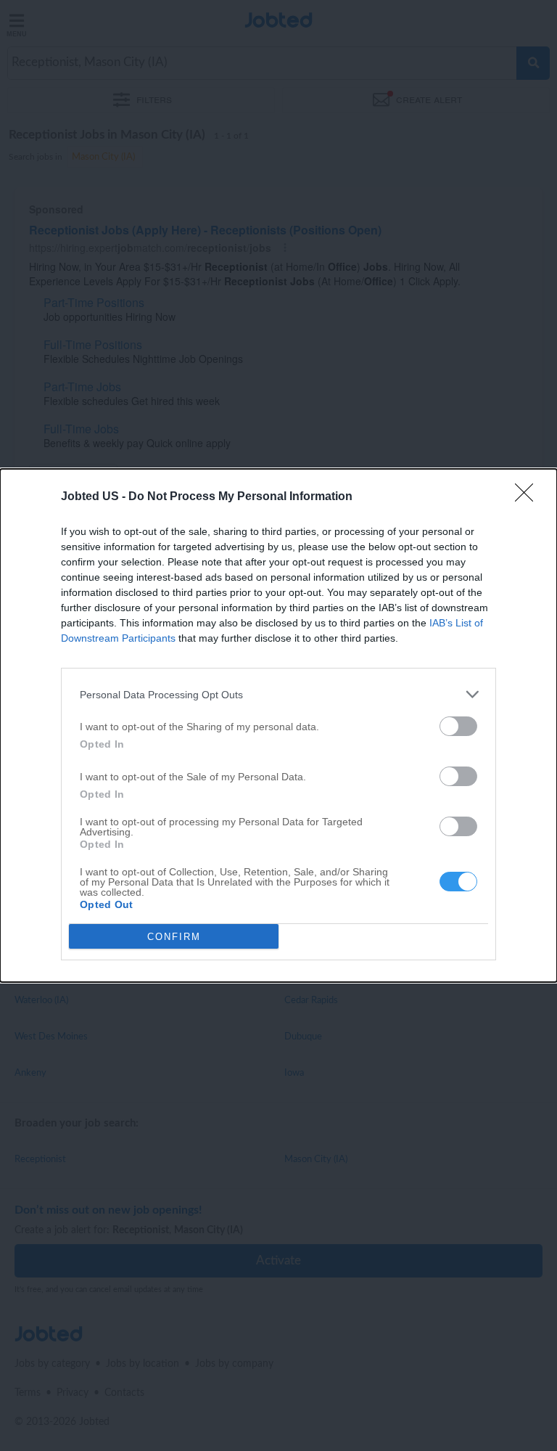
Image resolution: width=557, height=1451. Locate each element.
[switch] (458, 726)
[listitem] (278, 694)
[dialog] (278, 725)
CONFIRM (174, 936)
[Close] (528, 497)
